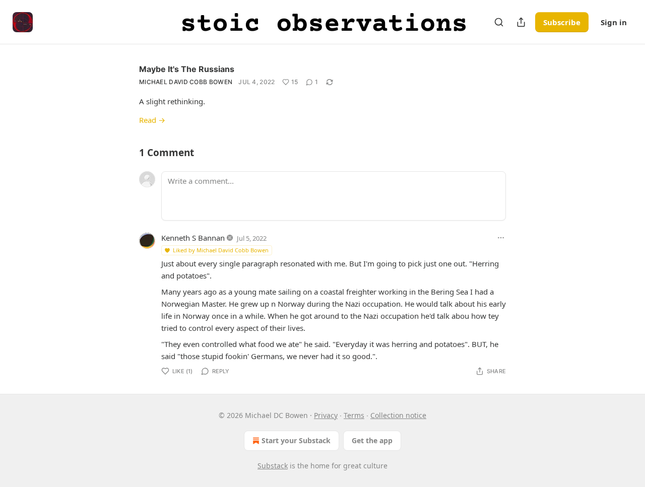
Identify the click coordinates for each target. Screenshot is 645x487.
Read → (152, 120)
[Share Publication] (521, 22)
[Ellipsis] (501, 238)
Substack (272, 465)
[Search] (499, 22)
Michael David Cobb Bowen (185, 82)
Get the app (372, 440)
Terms (354, 415)
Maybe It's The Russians (186, 69)
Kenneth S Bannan (193, 238)
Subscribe (561, 22)
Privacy (326, 415)
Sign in (614, 22)
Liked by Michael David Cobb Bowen (221, 250)
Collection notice (398, 415)
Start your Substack (296, 440)
